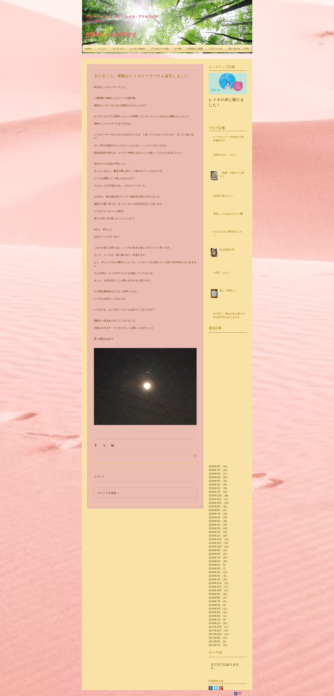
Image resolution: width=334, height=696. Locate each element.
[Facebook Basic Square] (211, 688)
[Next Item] (241, 83)
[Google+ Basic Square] (221, 688)
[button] (102, 48)
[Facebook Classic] (235, 693)
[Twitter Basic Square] (216, 688)
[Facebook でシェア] (95, 445)
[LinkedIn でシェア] (112, 445)
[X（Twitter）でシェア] (104, 445)
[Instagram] (239, 693)
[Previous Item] (214, 83)
